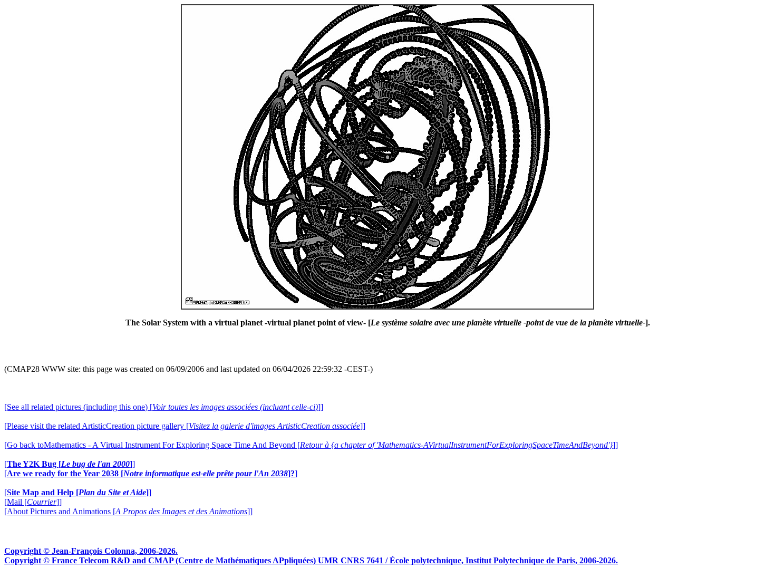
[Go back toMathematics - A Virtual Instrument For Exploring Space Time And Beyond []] (311, 444)
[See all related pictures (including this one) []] (163, 406)
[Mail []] (33, 501)
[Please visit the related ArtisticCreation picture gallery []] (184, 425)
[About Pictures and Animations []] (128, 511)
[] (69, 463)
